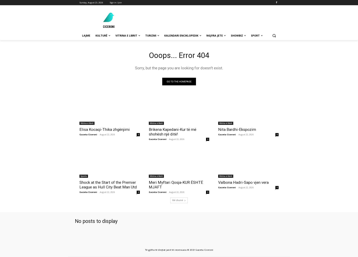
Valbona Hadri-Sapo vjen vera (243, 182)
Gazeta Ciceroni (88, 134)
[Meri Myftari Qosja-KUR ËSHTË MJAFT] (179, 163)
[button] (274, 35)
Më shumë (177, 200)
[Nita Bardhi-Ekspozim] (248, 110)
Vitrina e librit (87, 123)
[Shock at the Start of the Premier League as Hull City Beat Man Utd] (109, 163)
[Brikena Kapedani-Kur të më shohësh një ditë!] (179, 110)
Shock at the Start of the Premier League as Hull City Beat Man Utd (108, 184)
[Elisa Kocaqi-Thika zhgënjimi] (109, 110)
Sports (84, 176)
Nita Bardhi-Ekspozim (237, 129)
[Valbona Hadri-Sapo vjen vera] (248, 163)
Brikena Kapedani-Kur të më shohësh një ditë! (172, 131)
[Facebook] (276, 3)
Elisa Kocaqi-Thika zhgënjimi (104, 129)
